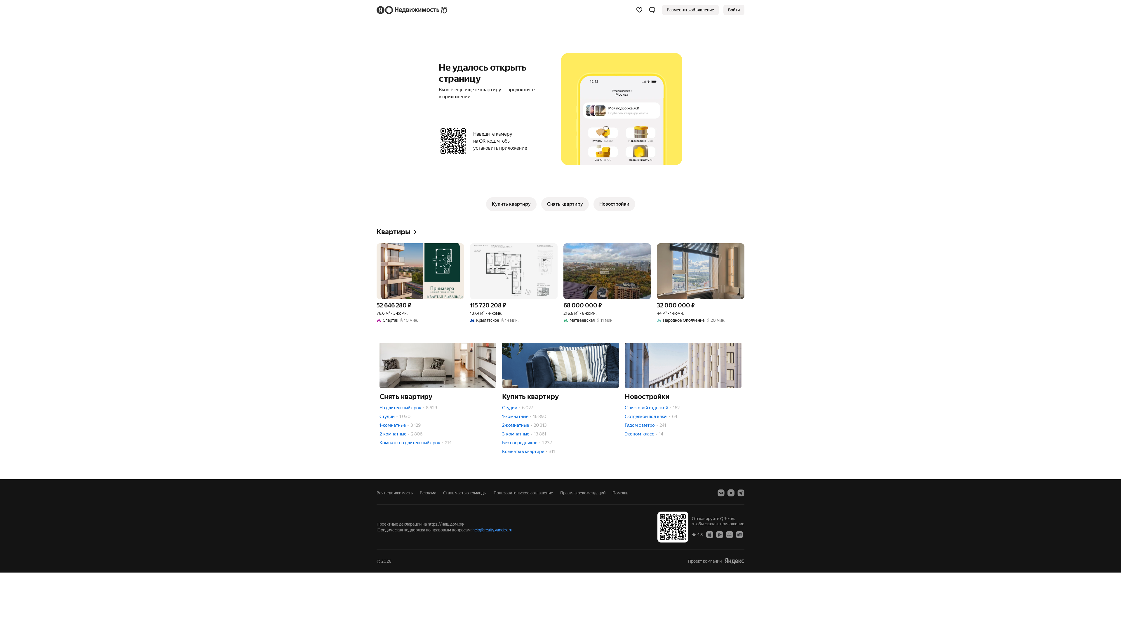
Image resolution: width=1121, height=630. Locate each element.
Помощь (620, 493)
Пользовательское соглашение (523, 493)
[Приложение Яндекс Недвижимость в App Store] (709, 534)
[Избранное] (639, 10)
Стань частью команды (465, 493)
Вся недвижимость (395, 493)
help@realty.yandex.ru (492, 530)
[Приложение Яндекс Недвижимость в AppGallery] (729, 534)
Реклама (428, 493)
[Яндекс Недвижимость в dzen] (730, 492)
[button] (652, 10)
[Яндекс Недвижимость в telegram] (740, 492)
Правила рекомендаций (582, 493)
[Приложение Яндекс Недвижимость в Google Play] (719, 534)
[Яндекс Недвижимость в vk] (721, 492)
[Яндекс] (734, 561)
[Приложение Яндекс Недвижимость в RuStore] (739, 534)
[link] (733, 10)
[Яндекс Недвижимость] (412, 10)
